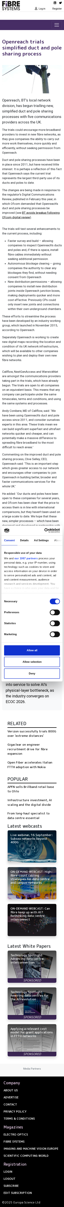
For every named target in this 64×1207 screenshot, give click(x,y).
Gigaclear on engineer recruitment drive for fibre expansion (27, 749)
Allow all (32, 650)
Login (8, 1172)
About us (11, 1090)
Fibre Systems (14, 1142)
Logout (9, 1179)
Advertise (11, 1097)
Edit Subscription (18, 1193)
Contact (10, 1104)
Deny (32, 673)
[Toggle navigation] (57, 25)
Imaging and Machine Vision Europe (31, 1149)
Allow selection (32, 661)
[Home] (16, 5)
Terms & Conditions (19, 1119)
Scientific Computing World (26, 1156)
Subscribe (11, 1186)
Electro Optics (16, 1134)
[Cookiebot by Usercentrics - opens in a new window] (45, 530)
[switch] (55, 612)
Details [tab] (24, 540)
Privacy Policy (15, 1111)
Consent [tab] (9, 540)
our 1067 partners (26, 558)
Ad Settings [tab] (41, 540)
